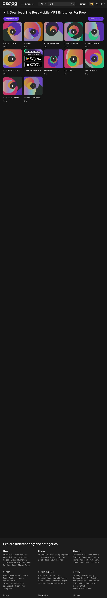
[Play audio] (13, 32)
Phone (47, 581)
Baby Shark (43, 554)
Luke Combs (93, 581)
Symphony (94, 560)
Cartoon (43, 557)
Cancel (83, 4)
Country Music (79, 575)
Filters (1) (94, 19)
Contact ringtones (46, 572)
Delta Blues (23, 557)
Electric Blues (21, 554)
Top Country (92, 578)
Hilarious (23, 575)
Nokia (40, 581)
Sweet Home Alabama (83, 588)
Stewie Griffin (9, 581)
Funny (5, 575)
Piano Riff (84, 560)
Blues (5, 551)
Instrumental (93, 554)
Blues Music (8, 554)
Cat (63, 557)
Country (76, 572)
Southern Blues (9, 565)
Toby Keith (77, 583)
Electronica (43, 595)
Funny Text (8, 578)
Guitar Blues (8, 562)
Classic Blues (23, 565)
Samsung (56, 581)
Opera (86, 562)
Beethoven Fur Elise (90, 557)
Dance (6, 595)
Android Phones (60, 578)
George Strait (79, 586)
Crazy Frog (20, 586)
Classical (77, 551)
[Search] (73, 4)
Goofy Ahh (7, 588)
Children (41, 551)
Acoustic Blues (9, 557)
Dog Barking (43, 560)
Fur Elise (76, 557)
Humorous (19, 578)
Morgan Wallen (79, 581)
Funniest (14, 575)
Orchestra (77, 562)
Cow (53, 560)
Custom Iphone (44, 578)
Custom (41, 583)
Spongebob (63, 554)
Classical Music (80, 554)
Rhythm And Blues (23, 562)
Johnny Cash (90, 583)
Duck (58, 557)
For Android (43, 575)
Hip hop (76, 595)
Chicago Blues (9, 560)
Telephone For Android (56, 583)
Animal (51, 557)
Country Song (79, 578)
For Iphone (54, 575)
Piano (75, 560)
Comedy (6, 572)
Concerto (95, 562)
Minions (53, 554)
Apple (64, 581)
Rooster (59, 560)
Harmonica (22, 560)
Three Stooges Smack (13, 583)
